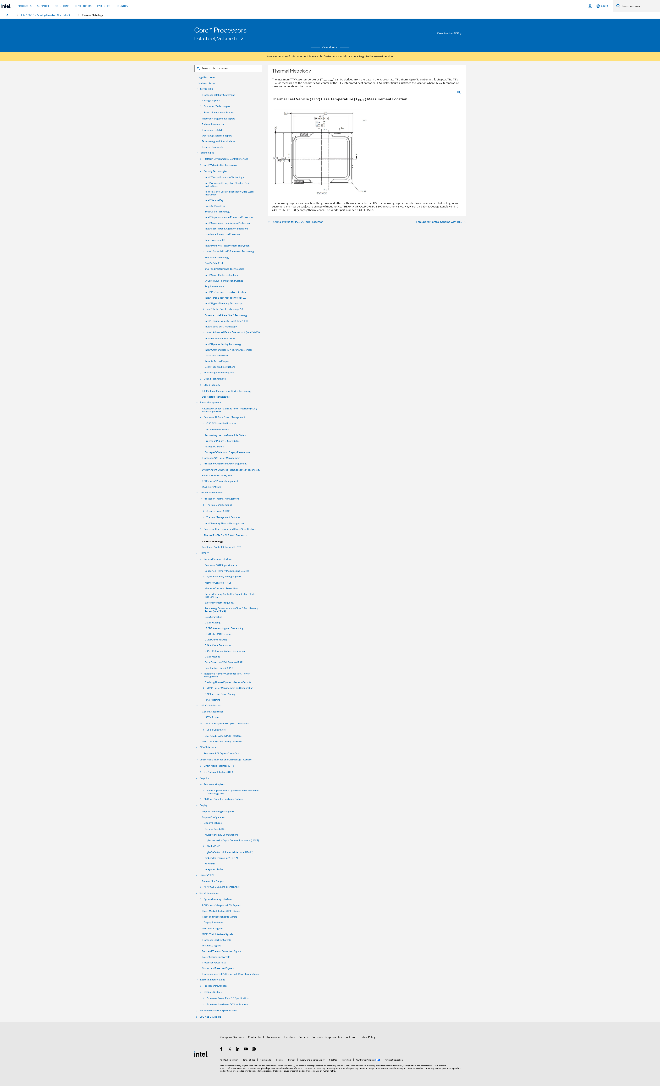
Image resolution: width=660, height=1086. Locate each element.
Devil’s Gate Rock (214, 263)
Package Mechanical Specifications (218, 1010)
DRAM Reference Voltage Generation (225, 651)
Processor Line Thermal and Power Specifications (230, 529)
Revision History (206, 83)
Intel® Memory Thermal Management (225, 523)
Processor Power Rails (214, 962)
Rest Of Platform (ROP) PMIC (217, 475)
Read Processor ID (215, 240)
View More (328, 47)
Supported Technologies (217, 106)
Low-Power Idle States (217, 429)
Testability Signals (211, 945)
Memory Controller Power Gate (221, 588)
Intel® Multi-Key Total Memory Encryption (227, 245)
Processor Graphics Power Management (225, 463)
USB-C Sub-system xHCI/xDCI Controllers (226, 723)
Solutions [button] (62, 6)
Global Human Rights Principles (431, 1068)
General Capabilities (212, 711)
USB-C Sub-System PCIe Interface (223, 735)
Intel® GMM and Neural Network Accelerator (228, 349)
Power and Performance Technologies (224, 268)
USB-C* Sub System (210, 705)
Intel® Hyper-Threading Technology (224, 303)
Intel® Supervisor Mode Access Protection (227, 223)
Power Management (210, 402)
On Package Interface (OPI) (218, 772)
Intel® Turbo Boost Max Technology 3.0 (225, 297)
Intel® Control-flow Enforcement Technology (230, 251)
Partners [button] (103, 6)
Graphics (204, 778)
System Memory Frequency (219, 602)
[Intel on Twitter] (229, 1049)
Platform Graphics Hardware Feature (223, 799)
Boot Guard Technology (217, 211)
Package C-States (214, 446)
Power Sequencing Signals (216, 957)
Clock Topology (212, 384)
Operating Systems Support (217, 135)
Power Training (212, 699)
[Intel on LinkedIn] (237, 1049)
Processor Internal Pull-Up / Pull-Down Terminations (230, 974)
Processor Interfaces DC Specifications (227, 1004)
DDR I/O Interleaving (216, 639)
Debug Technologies (215, 378)
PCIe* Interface (208, 747)
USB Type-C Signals (212, 928)
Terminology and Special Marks (218, 141)
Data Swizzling (212, 656)
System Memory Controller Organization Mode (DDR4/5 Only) (230, 596)
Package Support (211, 100)
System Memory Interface (218, 559)
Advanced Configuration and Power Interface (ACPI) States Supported (229, 410)
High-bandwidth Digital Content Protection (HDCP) (232, 840)
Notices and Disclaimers (282, 1068)
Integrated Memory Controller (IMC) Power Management (227, 675)
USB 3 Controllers (216, 729)
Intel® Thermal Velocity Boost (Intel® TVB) (227, 321)
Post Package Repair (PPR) (219, 668)
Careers (303, 1037)
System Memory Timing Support (223, 576)
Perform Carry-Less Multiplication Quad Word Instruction (229, 193)
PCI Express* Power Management (220, 481)
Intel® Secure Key (214, 200)
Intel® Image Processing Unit (219, 372)
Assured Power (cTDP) (218, 511)
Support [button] (43, 6)
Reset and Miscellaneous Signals (219, 916)
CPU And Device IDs (210, 1016)
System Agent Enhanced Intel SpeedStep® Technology (231, 469)
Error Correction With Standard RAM (224, 662)
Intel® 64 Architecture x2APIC (220, 338)
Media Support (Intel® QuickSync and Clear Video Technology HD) (232, 792)
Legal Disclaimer (207, 77)
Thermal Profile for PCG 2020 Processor (225, 535)
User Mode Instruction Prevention (223, 234)
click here (352, 56)
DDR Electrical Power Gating (220, 694)
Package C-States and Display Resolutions (227, 452)
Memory (204, 552)
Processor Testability (213, 130)
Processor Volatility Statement (218, 95)
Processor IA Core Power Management (224, 417)
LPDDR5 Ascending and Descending (224, 628)
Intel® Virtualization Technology (220, 165)
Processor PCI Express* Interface (221, 753)
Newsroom (273, 1037)
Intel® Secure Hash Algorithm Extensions (226, 228)
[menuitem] (7, 15)
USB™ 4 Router (211, 717)
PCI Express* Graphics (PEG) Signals (221, 905)
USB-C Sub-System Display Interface (222, 741)
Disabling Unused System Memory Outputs (228, 682)
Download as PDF (448, 33)
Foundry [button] (122, 6)
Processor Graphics (214, 784)
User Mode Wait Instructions (220, 366)
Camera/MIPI (207, 875)
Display (203, 805)
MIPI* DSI (210, 863)
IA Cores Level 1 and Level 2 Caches (224, 280)
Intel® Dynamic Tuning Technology (223, 344)
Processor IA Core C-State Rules (222, 441)
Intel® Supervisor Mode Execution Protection (229, 217)
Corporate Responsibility (326, 1037)
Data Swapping (213, 622)
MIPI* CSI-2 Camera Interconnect (221, 886)
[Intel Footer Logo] (201, 1054)
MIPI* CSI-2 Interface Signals (217, 934)
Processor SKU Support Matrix (221, 565)
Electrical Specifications (212, 979)
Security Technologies (215, 171)
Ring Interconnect (214, 286)
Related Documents (212, 147)
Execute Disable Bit (215, 206)
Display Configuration (213, 817)
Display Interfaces (213, 922)
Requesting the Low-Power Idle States (225, 435)
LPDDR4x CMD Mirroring (218, 634)
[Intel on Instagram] (254, 1049)
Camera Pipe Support (213, 881)
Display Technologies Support (218, 811)
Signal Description (209, 893)
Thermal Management (211, 492)
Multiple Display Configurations (221, 834)
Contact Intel (256, 1037)
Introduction (206, 88)
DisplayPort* (213, 846)
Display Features (213, 822)
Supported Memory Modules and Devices (227, 570)
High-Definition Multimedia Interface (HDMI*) (229, 852)
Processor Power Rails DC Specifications (228, 998)
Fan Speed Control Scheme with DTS (221, 547)
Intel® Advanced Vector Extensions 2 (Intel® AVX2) (233, 332)
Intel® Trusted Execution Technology (224, 177)
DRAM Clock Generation (218, 645)
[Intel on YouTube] (246, 1049)
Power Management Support (219, 112)
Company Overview (232, 1037)
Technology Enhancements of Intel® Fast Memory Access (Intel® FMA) (231, 610)
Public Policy (367, 1037)
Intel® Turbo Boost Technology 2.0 (224, 309)
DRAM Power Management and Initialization (229, 688)
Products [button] (25, 6)
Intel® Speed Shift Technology (221, 326)
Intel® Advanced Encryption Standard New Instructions (227, 185)
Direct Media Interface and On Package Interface (226, 759)
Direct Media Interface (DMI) (219, 765)
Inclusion (350, 1037)
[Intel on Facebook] (221, 1049)
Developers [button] (83, 6)
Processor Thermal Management (221, 498)
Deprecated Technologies (216, 396)
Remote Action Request (217, 361)
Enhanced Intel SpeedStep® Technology (226, 315)
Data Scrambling (213, 617)
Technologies (207, 152)
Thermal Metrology (212, 541)
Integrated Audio (214, 869)
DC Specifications (213, 992)
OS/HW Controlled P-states (221, 423)
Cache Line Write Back (216, 355)
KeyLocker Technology (217, 257)
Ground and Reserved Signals (218, 968)
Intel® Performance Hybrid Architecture (226, 292)
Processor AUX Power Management (221, 458)
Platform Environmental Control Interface (226, 158)
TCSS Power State (211, 486)
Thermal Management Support (218, 118)
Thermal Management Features (223, 517)
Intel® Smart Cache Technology (221, 275)
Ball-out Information (213, 124)
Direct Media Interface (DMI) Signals (221, 911)
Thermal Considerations (219, 504)
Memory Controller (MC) (218, 582)
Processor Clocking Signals (216, 940)
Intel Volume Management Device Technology (226, 391)
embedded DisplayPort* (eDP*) (221, 858)
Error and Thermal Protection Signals (221, 951)
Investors (289, 1037)
